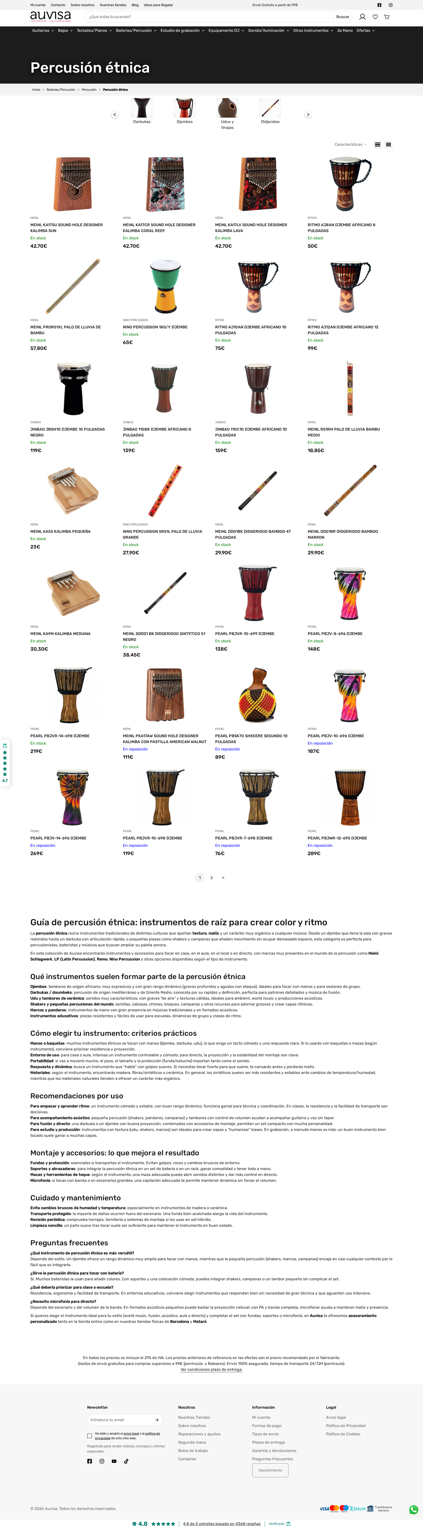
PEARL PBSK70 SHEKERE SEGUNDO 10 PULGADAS (251, 739)
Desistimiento (270, 1470)
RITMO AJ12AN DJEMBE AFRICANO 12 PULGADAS (343, 330)
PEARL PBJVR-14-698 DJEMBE (60, 736)
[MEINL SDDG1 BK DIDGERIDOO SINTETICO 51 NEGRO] (165, 593)
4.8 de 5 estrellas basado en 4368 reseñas (222, 1523)
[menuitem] (43, 30)
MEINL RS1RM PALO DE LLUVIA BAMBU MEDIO (344, 432)
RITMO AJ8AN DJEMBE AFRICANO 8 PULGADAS (342, 228)
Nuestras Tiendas (194, 1417)
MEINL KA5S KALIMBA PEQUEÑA (60, 531)
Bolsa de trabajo (193, 1450)
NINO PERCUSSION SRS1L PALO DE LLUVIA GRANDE (162, 534)
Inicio (36, 89)
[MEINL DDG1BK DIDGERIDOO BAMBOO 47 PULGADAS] (257, 491)
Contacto (58, 5)
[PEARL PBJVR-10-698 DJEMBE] (165, 797)
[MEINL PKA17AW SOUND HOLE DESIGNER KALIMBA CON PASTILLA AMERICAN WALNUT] (165, 695)
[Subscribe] (157, 1420)
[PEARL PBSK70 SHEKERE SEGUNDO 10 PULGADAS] (257, 695)
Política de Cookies (343, 1434)
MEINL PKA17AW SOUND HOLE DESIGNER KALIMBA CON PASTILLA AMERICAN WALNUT (165, 739)
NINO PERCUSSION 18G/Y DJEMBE (155, 327)
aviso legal (131, 1433)
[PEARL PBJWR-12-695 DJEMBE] (350, 797)
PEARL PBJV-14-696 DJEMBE (58, 838)
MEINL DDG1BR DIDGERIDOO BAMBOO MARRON (343, 534)
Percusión (89, 89)
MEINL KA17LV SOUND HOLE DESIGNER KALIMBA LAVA (251, 228)
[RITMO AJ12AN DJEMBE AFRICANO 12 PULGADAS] (350, 286)
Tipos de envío (265, 1434)
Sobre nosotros (82, 5)
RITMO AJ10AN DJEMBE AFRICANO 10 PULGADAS (250, 330)
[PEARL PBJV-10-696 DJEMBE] (350, 695)
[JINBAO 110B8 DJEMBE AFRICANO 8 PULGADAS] (165, 388)
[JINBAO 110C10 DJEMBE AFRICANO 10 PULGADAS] (257, 388)
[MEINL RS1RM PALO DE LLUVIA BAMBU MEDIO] (350, 388)
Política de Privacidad (346, 1425)
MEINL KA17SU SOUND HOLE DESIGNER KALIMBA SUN (66, 228)
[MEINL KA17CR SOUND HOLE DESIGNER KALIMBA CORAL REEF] (165, 184)
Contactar (187, 1459)
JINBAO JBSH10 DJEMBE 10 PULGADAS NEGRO (67, 432)
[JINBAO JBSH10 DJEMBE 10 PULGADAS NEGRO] (73, 388)
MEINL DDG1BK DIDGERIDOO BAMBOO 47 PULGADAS (253, 534)
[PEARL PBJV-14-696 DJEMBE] (73, 797)
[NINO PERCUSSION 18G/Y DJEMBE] (165, 286)
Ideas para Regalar (158, 5)
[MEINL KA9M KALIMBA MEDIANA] (73, 593)
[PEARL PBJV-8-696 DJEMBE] (350, 593)
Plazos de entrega (268, 1442)
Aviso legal (336, 1417)
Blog (135, 5)
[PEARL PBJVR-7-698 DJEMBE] (257, 797)
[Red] (388, 144)
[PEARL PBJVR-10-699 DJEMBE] (257, 593)
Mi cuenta (38, 5)
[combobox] (218, 16)
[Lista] (378, 144)
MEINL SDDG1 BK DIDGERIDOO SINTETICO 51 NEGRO (164, 636)
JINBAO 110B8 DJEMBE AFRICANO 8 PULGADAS (157, 432)
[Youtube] (114, 1461)
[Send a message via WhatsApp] (414, 1510)
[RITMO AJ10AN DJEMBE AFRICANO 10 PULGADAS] (257, 286)
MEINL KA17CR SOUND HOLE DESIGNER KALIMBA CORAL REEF (159, 228)
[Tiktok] (126, 1461)
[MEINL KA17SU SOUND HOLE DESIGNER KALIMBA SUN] (73, 184)
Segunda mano (192, 1442)
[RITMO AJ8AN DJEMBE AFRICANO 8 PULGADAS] (350, 184)
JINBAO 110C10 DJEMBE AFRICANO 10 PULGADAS (251, 432)
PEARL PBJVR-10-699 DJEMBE (244, 633)
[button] (387, 17)
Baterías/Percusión (61, 89)
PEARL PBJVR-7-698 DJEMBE (243, 838)
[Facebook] (379, 5)
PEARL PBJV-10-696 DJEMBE (336, 736)
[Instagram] (391, 5)
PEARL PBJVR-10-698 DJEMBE (152, 838)
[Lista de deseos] (375, 17)
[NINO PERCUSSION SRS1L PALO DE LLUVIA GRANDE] (165, 491)
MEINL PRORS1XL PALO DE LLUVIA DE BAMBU (65, 330)
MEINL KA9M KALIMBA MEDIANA (60, 633)
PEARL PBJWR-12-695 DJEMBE (337, 838)
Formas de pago (267, 1425)
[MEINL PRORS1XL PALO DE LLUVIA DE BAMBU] (73, 286)
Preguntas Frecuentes (272, 1459)
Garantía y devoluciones (274, 1450)
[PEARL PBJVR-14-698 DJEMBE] (73, 695)
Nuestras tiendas (113, 5)
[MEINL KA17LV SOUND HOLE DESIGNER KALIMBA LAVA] (257, 184)
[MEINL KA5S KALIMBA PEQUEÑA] (73, 491)
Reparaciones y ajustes (199, 1434)
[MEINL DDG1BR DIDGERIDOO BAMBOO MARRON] (350, 491)
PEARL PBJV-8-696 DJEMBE (335, 633)
